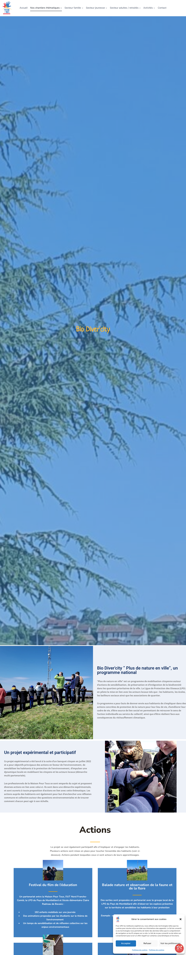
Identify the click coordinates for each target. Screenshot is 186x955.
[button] (180, 919)
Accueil (24, 7)
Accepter (125, 943)
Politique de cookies (139, 950)
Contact (162, 7)
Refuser (147, 943)
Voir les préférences (170, 943)
